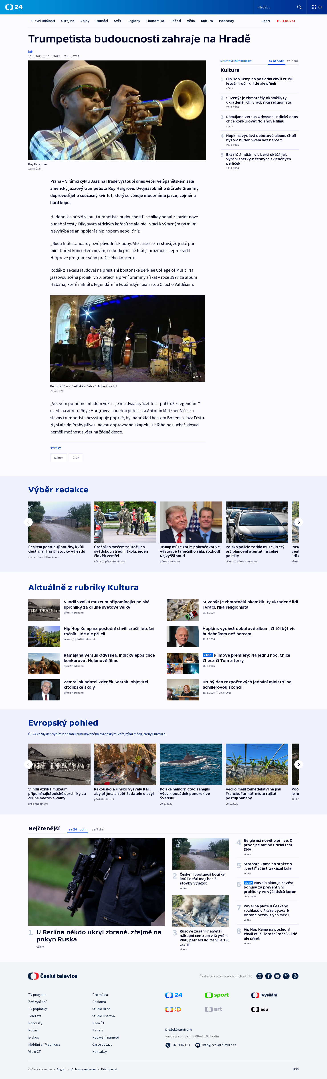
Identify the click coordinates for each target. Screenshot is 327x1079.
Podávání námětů (105, 1037)
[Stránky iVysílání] (264, 995)
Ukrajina (67, 20)
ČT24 (76, 458)
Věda (191, 20)
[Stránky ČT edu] (259, 1009)
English (61, 1069)
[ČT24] (13, 7)
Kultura (207, 20)
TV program (37, 994)
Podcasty (226, 20)
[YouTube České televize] (277, 976)
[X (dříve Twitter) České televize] (286, 976)
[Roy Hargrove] (117, 110)
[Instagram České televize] (259, 976)
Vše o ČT (34, 1051)
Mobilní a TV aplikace (44, 1044)
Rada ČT (98, 1023)
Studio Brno (101, 1009)
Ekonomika (155, 20)
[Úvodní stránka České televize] (53, 976)
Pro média (100, 994)
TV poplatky (37, 1009)
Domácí (102, 20)
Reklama (99, 1001)
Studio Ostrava (103, 1016)
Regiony (133, 20)
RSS (296, 1069)
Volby (85, 20)
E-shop (33, 1037)
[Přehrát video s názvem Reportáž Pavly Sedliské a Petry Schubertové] (128, 338)
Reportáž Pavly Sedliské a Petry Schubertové (81, 386)
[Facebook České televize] (268, 976)
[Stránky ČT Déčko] (173, 1009)
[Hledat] (299, 7)
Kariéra (97, 1030)
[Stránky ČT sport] (217, 995)
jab (30, 52)
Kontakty (99, 1051)
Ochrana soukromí (83, 1069)
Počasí (175, 20)
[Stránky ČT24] (173, 995)
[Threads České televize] (295, 976)
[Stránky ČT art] (213, 1009)
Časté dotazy (102, 1044)
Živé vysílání (37, 1001)
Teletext (34, 1016)
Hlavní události (43, 20)
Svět (117, 20)
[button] (127, 338)
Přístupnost (109, 1069)
